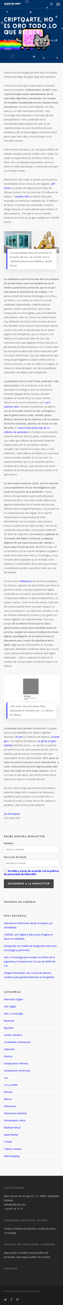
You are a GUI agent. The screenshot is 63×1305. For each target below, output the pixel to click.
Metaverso (26, 581)
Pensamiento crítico (15, 1120)
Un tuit (18, 736)
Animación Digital (13, 999)
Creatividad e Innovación (17, 1042)
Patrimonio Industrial (15, 1113)
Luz (6, 1077)
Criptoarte (25, 44)
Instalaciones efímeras (16, 1063)
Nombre (9, 843)
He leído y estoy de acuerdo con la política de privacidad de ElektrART (31, 872)
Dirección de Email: (15, 857)
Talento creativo (13, 1149)
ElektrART (14, 40)
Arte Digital (10, 1006)
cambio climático (13, 1035)
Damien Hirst (22, 196)
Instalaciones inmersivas (17, 1070)
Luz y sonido (11, 1084)
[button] (58, 4)
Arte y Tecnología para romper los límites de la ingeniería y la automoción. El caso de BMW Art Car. (29, 961)
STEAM (8, 1141)
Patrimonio (10, 1106)
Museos (8, 1092)
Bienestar (9, 1020)
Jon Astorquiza (12, 813)
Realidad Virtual (12, 1127)
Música (8, 1099)
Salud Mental (11, 1134)
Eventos (8, 1056)
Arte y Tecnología (13, 1013)
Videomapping (11, 1156)
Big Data (8, 1027)
